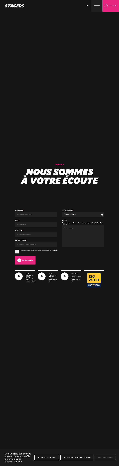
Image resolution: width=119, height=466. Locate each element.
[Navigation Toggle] (96, 6)
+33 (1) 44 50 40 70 (53, 280)
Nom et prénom (19, 210)
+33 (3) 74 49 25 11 (30, 281)
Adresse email (19, 230)
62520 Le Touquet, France (76, 277)
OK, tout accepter (47, 457)
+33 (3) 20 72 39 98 (76, 280)
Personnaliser (105, 457)
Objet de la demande (68, 210)
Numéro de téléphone (21, 240)
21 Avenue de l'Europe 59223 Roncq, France (29, 277)
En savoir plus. (54, 250)
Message (64, 220)
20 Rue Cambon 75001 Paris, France (52, 277)
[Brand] (12, 5)
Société (17, 220)
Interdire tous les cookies (77, 457)
